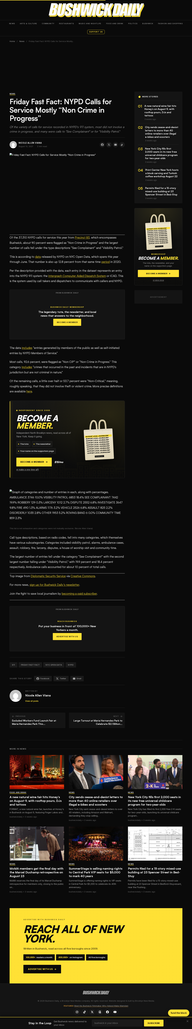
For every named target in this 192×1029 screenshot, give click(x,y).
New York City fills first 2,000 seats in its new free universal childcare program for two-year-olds (154, 800)
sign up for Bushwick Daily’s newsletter (54, 585)
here (29, 391)
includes (27, 348)
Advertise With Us (67, 636)
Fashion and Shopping (170, 23)
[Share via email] (115, 144)
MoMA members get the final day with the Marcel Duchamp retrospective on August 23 (36, 872)
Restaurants (66, 23)
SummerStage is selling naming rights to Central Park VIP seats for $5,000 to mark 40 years (95, 872)
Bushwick (147, 23)
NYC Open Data (54, 665)
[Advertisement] (96, 69)
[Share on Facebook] (102, 144)
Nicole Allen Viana (38, 695)
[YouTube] (115, 1012)
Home (12, 41)
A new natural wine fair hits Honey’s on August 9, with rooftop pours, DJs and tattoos (36, 800)
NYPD (71, 665)
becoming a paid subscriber (79, 593)
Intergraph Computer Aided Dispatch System (77, 276)
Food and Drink (114, 23)
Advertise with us (42, 969)
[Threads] (100, 1012)
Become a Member (67, 322)
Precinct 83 (82, 237)
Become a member (34, 462)
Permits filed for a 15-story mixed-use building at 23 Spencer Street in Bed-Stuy (154, 872)
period (105, 262)
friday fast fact (30, 665)
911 (13, 665)
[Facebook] (107, 1012)
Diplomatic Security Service (48, 576)
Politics (133, 23)
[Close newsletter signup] (187, 1021)
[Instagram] (77, 1012)
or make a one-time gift (27, 469)
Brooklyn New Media (144, 1001)
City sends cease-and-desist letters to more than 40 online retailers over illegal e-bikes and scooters (96, 800)
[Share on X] (109, 144)
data (38, 256)
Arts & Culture (28, 23)
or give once (158, 280)
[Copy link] (122, 144)
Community (48, 23)
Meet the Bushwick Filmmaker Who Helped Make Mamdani (101, 1006)
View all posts (31, 701)
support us (96, 32)
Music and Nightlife (90, 23)
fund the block (179, 1013)
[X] (92, 1012)
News (12, 23)
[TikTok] (84, 1012)
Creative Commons (83, 576)
